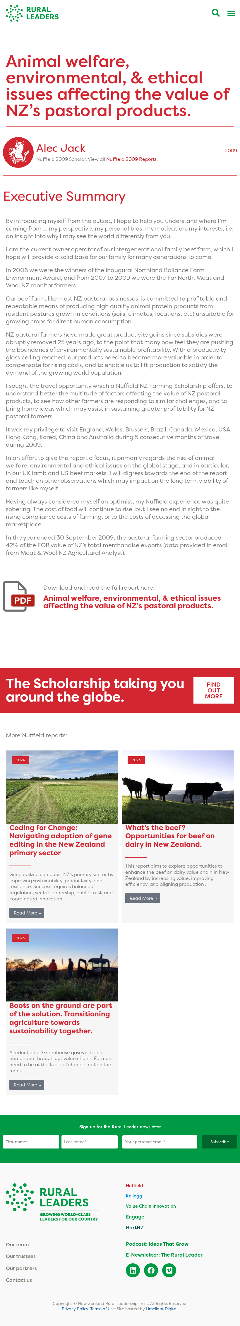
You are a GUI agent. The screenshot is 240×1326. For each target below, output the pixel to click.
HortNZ (135, 1227)
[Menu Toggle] (231, 13)
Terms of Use (102, 1308)
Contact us (19, 1279)
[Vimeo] (169, 1270)
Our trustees (21, 1256)
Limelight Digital (161, 1308)
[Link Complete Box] (62, 836)
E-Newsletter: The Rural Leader (164, 1255)
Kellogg (134, 1196)
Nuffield (134, 1185)
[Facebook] (151, 1270)
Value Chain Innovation (151, 1206)
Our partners (21, 1268)
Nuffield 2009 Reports (131, 159)
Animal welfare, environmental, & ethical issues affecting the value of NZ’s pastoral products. (132, 602)
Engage (135, 1216)
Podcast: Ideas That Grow (157, 1244)
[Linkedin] (133, 1270)
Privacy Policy (75, 1308)
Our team (17, 1244)
